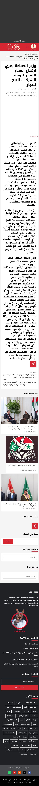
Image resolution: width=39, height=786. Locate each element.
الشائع (28, 720)
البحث (8, 541)
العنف (16, 724)
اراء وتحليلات (16, 711)
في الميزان (14, 741)
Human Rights (30, 703)
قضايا (6, 741)
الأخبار (8, 711)
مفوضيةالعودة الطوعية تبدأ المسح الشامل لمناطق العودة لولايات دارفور (19, 374)
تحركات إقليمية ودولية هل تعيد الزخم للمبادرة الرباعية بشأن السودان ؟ (22, 427)
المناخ (25, 728)
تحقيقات (5, 728)
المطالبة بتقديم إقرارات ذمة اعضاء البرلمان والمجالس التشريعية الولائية (19, 382)
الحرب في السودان (22, 716)
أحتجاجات (10, 703)
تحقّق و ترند (32, 733)
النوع (19, 728)
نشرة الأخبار (33, 754)
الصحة (21, 720)
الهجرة (13, 728)
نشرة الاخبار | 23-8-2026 (31, 644)
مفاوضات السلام (31, 750)
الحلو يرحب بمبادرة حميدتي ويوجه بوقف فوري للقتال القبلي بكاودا (21, 665)
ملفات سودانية (10, 750)
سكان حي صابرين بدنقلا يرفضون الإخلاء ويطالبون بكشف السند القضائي (20, 654)
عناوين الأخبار (32, 741)
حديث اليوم (33, 737)
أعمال (25, 707)
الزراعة (34, 720)
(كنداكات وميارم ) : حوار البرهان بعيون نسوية (25, 660)
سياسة (25, 737)
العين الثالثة (33, 728)
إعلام (8, 707)
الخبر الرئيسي (10, 716)
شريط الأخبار (16, 737)
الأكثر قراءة (33, 716)
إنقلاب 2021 (26, 711)
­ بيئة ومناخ (19, 703)
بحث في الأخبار (30, 534)
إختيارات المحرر (17, 707)
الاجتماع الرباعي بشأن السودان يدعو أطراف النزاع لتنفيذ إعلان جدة (19, 504)
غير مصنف (23, 741)
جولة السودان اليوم (10, 733)
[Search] (2, 47)
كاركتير (34, 745)
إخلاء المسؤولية (14, 767)
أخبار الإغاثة (33, 707)
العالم (34, 724)
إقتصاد (34, 711)
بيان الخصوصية (24, 767)
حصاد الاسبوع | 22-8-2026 (30, 648)
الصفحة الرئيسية (12, 720)
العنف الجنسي (8, 724)
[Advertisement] (19, 19)
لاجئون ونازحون (25, 745)
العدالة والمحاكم (25, 724)
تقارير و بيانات (22, 733)
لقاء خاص (15, 745)
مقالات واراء (21, 750)
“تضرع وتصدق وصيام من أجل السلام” (22, 465)
